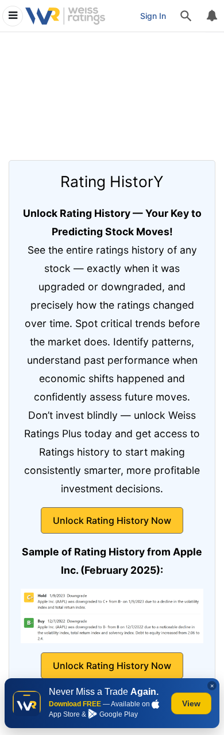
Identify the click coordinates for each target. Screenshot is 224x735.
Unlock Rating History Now (112, 520)
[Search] (186, 16)
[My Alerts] (211, 16)
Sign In (153, 16)
